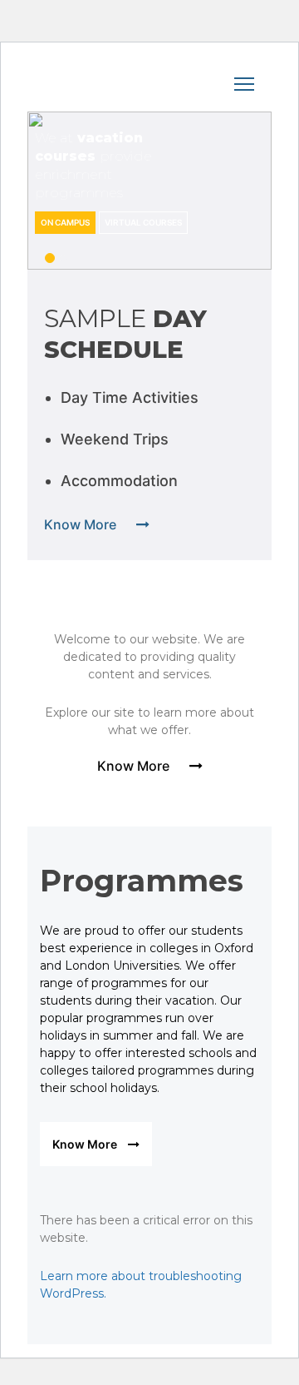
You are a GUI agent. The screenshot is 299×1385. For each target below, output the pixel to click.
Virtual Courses (143, 222)
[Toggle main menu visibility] (149, 81)
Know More (82, 524)
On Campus (65, 222)
